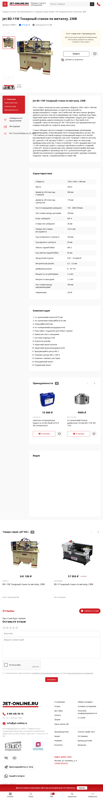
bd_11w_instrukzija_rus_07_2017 (17, 133)
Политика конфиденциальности (87, 712)
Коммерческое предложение (15, 119)
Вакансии (82, 745)
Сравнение (72, 796)
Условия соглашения (87, 706)
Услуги (57, 706)
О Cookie (81, 718)
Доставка (58, 711)
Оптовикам (83, 736)
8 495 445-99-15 (15, 713)
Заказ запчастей (61, 724)
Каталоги (58, 745)
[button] (9, 32)
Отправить (51, 680)
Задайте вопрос (17, 776)
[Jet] (9, 87)
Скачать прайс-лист (86, 732)
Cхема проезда (61, 763)
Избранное (92, 796)
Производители (61, 732)
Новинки (58, 740)
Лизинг (57, 719)
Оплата (57, 715)
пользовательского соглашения (80, 673)
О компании (59, 702)
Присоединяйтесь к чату (21, 767)
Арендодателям (85, 740)
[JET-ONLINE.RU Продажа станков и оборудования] (19, 4)
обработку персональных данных (45, 673)
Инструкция (14, 126)
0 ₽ (51, 796)
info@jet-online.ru (17, 723)
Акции (57, 736)
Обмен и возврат (85, 702)
